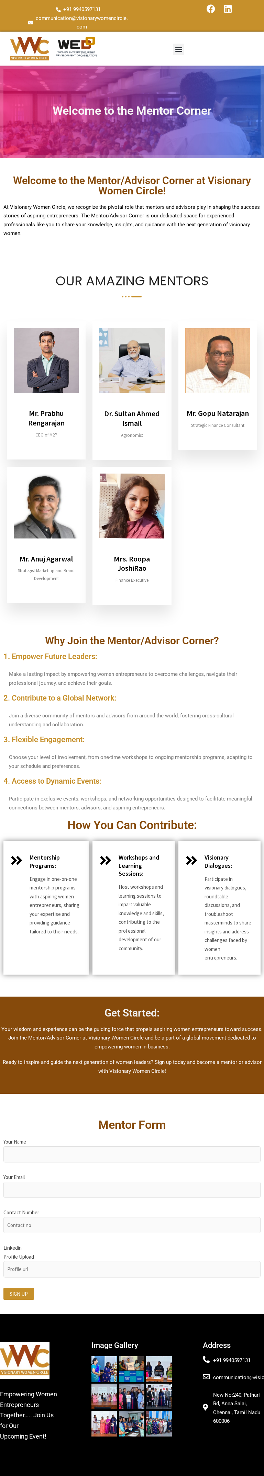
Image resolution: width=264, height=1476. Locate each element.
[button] (178, 49)
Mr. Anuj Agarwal (46, 559)
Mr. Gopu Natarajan (218, 413)
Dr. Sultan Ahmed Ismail (132, 418)
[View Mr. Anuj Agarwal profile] (46, 549)
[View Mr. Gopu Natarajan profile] (217, 404)
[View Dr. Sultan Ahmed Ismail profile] (131, 404)
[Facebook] (210, 8)
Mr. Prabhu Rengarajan (46, 418)
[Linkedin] (227, 8)
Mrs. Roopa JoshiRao (132, 563)
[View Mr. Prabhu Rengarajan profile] (46, 404)
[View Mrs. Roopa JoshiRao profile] (131, 549)
